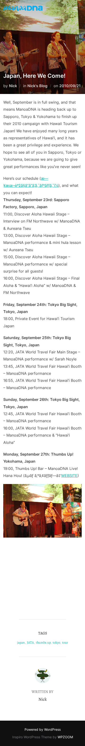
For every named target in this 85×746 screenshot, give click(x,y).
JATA (30, 642)
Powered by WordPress (43, 729)
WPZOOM (65, 737)
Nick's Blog (37, 85)
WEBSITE (69, 475)
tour (65, 642)
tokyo (56, 642)
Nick (13, 85)
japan (21, 642)
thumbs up (43, 642)
